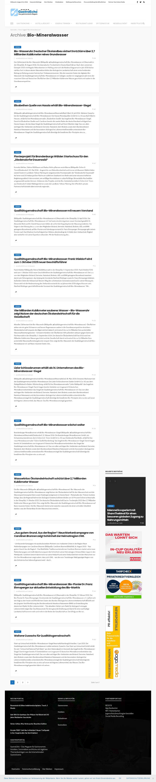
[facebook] (137, 2)
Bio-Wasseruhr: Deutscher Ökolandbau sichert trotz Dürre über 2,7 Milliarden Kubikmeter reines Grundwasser (54, 53)
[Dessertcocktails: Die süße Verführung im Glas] (125, 501)
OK (120, 778)
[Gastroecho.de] (24, 12)
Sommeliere (62, 725)
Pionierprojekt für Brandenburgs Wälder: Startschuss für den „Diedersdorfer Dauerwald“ (51, 158)
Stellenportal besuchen (73, 2)
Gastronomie (23, 23)
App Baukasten (111, 708)
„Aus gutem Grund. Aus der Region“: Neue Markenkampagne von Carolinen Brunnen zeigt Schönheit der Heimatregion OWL (54, 534)
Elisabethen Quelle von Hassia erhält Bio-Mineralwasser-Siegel (52, 105)
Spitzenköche (102, 23)
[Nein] (153, 778)
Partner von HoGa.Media (116, 2)
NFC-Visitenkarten (112, 711)
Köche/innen (62, 718)
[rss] (144, 2)
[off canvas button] (11, 23)
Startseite (16, 769)
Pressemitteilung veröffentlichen (95, 2)
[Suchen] (143, 23)
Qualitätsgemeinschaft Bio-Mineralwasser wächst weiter (49, 424)
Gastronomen (63, 705)
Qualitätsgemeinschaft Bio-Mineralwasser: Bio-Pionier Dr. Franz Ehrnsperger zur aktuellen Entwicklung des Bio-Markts (53, 586)
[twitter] (140, 2)
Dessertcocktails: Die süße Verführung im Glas (123, 518)
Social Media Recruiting (114, 716)
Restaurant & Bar (84, 23)
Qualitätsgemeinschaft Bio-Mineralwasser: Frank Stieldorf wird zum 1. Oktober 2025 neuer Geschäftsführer (53, 260)
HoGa (17, 47)
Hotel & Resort (42, 23)
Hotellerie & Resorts (117, 512)
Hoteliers (61, 712)
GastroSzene (128, 510)
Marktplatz (136, 23)
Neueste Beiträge (35, 2)
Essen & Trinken (62, 23)
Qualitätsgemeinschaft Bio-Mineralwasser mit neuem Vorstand (53, 210)
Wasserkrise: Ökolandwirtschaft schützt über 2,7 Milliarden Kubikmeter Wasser (50, 480)
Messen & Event (120, 23)
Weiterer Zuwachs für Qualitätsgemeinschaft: (42, 635)
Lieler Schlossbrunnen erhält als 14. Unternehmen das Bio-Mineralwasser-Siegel (49, 369)
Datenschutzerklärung (31, 769)
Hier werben (48, 2)
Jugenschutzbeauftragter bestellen (119, 713)
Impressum (59, 769)
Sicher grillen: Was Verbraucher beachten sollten (28, 724)
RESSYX (108, 705)
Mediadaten (59, 2)
